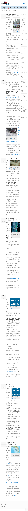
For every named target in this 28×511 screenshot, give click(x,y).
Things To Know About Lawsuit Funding (24, 110)
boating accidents (14, 97)
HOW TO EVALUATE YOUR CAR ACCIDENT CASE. (23, 31)
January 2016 (22, 73)
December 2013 (23, 96)
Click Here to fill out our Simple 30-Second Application (15, 308)
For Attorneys (16, 7)
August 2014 (22, 86)
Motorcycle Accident (16, 141)
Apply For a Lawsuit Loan (22, 7)
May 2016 (22, 68)
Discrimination (12, 141)
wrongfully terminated (15, 402)
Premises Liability (11, 142)
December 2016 (23, 59)
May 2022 (22, 44)
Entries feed (22, 116)
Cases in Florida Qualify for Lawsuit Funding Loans (12, 443)
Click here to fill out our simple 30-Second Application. (14, 168)
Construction (7, 141)
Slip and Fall (15, 142)
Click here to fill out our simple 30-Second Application (16, 398)
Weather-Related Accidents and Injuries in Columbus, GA (13, 80)
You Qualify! (10, 7)
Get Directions (3, 507)
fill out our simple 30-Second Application (15, 235)
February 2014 (23, 94)
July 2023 (22, 39)
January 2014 (22, 95)
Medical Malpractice (12, 482)
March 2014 (22, 92)
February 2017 (23, 57)
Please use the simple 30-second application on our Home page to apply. (12, 371)
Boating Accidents (12, 481)
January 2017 (22, 58)
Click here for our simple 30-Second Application (16, 31)
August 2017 (22, 49)
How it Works (21, 6)
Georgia (18, 81)
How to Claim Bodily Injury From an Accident (23, 19)
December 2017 (23, 47)
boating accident (10, 463)
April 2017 (22, 54)
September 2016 (23, 63)
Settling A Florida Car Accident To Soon (23, 24)
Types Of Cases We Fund (10, 6)
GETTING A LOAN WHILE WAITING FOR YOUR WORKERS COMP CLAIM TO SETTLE (24, 21)
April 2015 (22, 80)
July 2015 (22, 77)
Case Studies (22, 105)
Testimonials (3, 8)
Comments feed (23, 117)
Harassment (7, 482)
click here (12, 138)
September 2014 (23, 85)
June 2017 (22, 52)
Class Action (18, 134)
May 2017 (22, 53)
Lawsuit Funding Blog (9, 8)
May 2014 (22, 90)
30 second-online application (16, 154)
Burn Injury (18, 133)
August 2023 (22, 38)
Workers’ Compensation (13, 278)
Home (2, 6)
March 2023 (22, 40)
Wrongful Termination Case (10, 384)
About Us (5, 6)
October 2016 (22, 62)
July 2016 (22, 66)
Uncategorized (23, 111)
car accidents (18, 96)
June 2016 (22, 67)
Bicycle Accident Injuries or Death (19, 130)
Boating (19, 132)
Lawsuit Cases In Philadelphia (11, 14)
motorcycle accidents (8, 97)
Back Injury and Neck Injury (10, 218)
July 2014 (22, 87)
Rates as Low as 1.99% (4, 7)
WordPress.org (23, 118)
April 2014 (22, 91)
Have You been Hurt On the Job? (11, 158)
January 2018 (22, 45)
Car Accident (16, 481)
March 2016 (22, 71)
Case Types (22, 106)
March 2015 (22, 81)
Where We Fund (16, 6)
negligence (8, 475)
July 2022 (22, 43)
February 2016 (23, 72)
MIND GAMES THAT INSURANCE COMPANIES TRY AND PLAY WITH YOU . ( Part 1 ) (24, 27)
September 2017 (23, 48)
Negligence (7, 142)
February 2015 (23, 82)
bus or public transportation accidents (12, 98)
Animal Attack (18, 128)
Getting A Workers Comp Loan (23, 108)
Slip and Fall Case (9, 295)
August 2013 (22, 100)
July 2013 (22, 101)
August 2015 (22, 76)
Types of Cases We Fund (12, 483)
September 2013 (23, 99)
